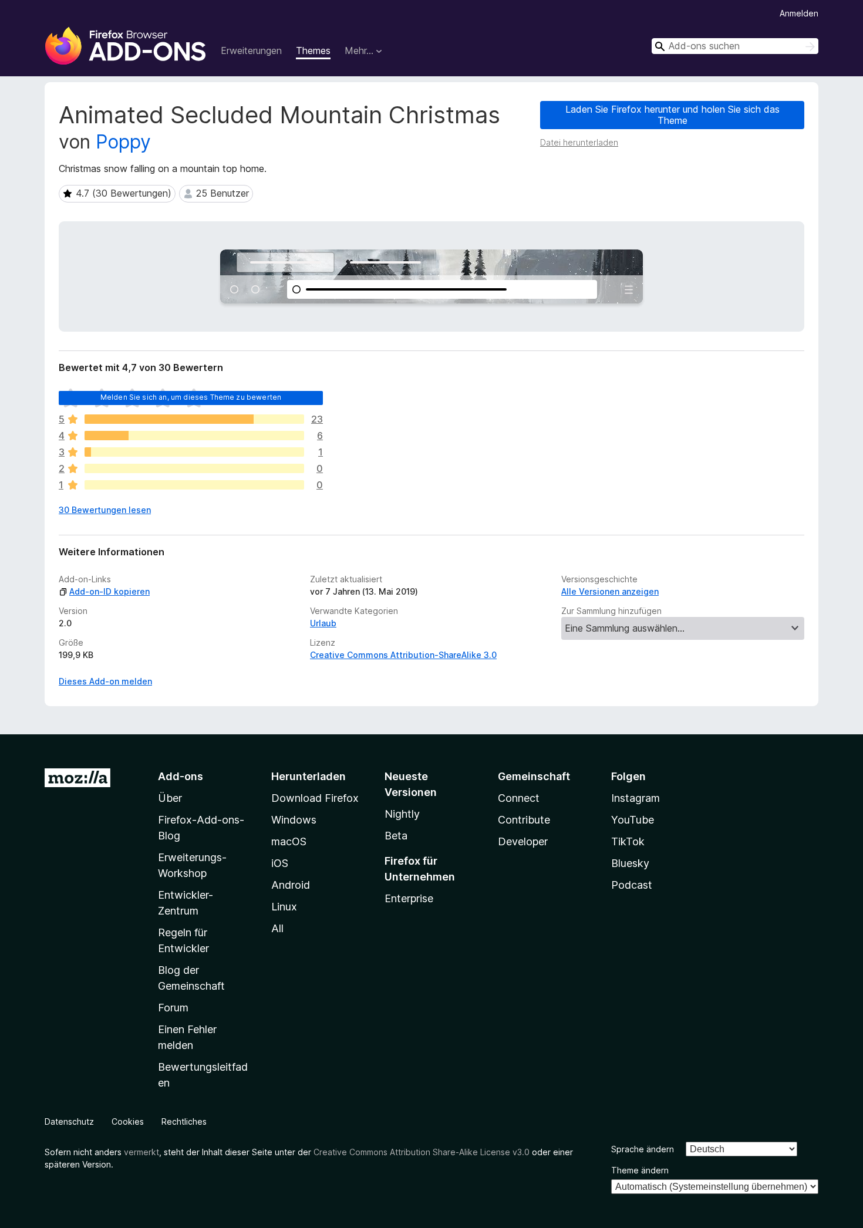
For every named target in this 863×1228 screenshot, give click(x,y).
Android (290, 885)
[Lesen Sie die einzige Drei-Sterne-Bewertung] (194, 452)
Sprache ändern (642, 1149)
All (277, 928)
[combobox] (735, 46)
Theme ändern (640, 1170)
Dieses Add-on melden (105, 681)
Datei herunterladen (579, 142)
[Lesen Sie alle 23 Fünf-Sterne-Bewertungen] (194, 419)
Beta (396, 835)
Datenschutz (69, 1121)
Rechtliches (184, 1121)
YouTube (632, 820)
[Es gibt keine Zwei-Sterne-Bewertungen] (194, 468)
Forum (173, 1007)
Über (170, 798)
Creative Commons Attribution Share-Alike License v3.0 (421, 1152)
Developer (523, 841)
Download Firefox (315, 798)
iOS (279, 863)
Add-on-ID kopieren (109, 591)
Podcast (631, 885)
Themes (313, 50)
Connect (519, 798)
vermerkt (141, 1152)
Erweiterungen (251, 50)
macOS (288, 841)
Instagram (635, 798)
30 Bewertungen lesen (105, 510)
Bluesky (630, 863)
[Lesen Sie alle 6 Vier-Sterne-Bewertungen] (194, 435)
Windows (293, 820)
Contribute (524, 820)
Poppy (123, 141)
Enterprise (409, 898)
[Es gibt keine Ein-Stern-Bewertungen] (194, 485)
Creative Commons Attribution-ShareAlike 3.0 (403, 655)
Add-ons (180, 776)
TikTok (628, 841)
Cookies (128, 1121)
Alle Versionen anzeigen (610, 591)
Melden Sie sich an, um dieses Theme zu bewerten (191, 397)
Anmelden (799, 13)
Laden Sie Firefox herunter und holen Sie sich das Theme (672, 114)
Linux (284, 906)
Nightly (402, 814)
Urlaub (323, 623)
